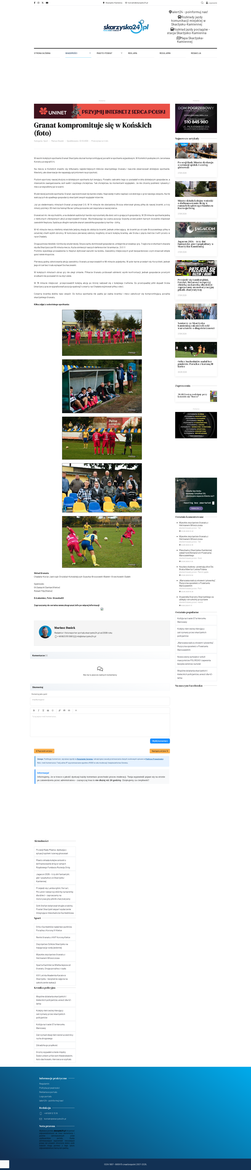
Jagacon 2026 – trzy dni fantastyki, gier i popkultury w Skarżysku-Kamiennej (196, 244)
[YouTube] (47, 2)
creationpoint (129, 1164)
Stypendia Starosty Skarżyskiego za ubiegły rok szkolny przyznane (196, 598)
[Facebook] (34, 2)
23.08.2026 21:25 (187, 561)
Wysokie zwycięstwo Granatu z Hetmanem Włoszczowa (193, 523)
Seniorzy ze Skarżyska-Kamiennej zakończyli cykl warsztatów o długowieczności (196, 325)
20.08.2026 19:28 (187, 591)
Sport (45, 141)
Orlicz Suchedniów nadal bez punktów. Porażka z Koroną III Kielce (195, 364)
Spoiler (76, 710)
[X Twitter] (43, 2)
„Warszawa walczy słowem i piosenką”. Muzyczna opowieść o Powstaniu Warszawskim (197, 583)
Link (59, 710)
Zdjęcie (64, 710)
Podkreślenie (43, 710)
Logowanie (212, 3)
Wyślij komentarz (160, 741)
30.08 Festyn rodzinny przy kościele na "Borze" (192, 395)
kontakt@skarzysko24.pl (138, 3)
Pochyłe (38, 710)
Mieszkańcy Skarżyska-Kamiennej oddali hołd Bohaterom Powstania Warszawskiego (195, 553)
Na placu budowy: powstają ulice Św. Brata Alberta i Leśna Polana (196, 568)
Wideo (69, 710)
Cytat (48, 710)
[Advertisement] (125, 77)
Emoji (52, 710)
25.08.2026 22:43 (187, 531)
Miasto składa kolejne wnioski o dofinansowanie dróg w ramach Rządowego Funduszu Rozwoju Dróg (195, 204)
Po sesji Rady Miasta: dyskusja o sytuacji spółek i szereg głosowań (195, 165)
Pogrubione (33, 710)
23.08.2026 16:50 (187, 575)
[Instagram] (38, 2)
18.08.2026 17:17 (186, 605)
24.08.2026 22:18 (187, 545)
